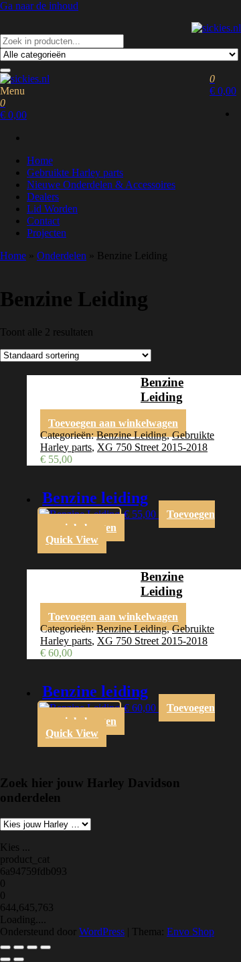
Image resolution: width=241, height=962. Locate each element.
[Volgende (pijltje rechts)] (18, 959)
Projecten (46, 232)
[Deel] (32, 947)
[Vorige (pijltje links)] (5, 959)
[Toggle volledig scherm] (18, 947)
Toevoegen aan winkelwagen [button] (113, 423)
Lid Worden (52, 208)
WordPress (102, 931)
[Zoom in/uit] (5, 947)
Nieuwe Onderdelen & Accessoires (101, 184)
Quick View (72, 539)
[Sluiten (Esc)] (45, 947)
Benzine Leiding (131, 435)
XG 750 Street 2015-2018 (152, 447)
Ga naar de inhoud (39, 5)
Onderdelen (61, 255)
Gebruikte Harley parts (75, 172)
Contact (43, 220)
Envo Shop (190, 931)
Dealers (43, 196)
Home (40, 160)
